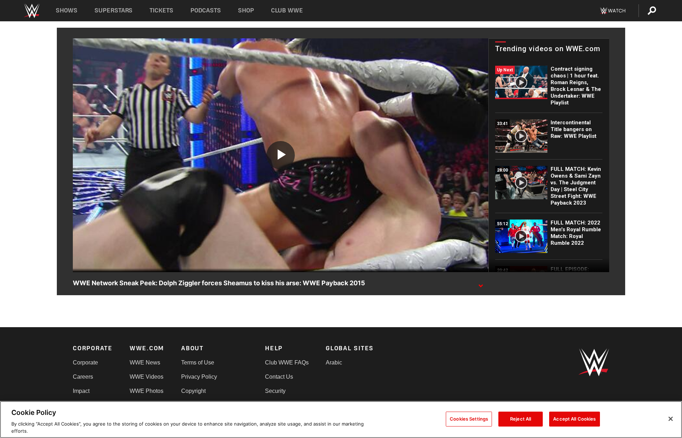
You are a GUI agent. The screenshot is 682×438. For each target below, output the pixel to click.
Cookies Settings (469, 419)
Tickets (161, 10)
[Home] (31, 11)
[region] (341, 419)
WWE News (145, 362)
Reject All (520, 419)
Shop (246, 10)
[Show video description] (480, 283)
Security (275, 391)
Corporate (85, 362)
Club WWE (287, 10)
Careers (83, 377)
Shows (66, 10)
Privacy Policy (199, 377)
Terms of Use (197, 362)
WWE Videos (146, 377)
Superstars (113, 10)
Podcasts (205, 10)
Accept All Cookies (574, 419)
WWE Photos (146, 391)
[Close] (670, 419)
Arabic (334, 362)
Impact (81, 391)
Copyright (193, 391)
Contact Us (279, 377)
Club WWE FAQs (287, 362)
